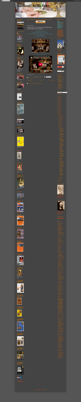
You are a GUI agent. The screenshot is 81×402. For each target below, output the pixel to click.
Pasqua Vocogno (60, 294)
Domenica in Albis (61, 242)
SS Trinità (59, 341)
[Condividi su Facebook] (49, 77)
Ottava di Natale (60, 290)
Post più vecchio (51, 80)
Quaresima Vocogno (59, 322)
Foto (58, 250)
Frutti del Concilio (60, 251)
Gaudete (59, 253)
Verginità (59, 355)
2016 (59, 111)
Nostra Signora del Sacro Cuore (61, 278)
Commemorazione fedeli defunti (61, 233)
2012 (59, 180)
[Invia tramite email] (46, 77)
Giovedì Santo (60, 256)
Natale (59, 275)
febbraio (60, 177)
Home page (40, 80)
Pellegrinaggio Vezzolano (60, 309)
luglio (60, 122)
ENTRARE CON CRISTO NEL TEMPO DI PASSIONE (61, 162)
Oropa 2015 (60, 285)
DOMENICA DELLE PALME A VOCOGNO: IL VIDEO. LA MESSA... (61, 150)
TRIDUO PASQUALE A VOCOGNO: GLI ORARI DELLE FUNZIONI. (61, 145)
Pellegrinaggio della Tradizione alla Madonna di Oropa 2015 (60, 299)
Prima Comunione (61, 315)
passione (59, 296)
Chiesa (59, 231)
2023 (59, 102)
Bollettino (59, 228)
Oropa (59, 284)
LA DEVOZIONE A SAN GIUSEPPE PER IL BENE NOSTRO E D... (61, 155)
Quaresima (59, 320)
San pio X (59, 332)
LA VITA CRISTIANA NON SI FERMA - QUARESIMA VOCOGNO (60, 85)
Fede (59, 249)
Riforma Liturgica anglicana (60, 325)
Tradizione (59, 346)
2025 (59, 99)
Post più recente (29, 80)
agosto (60, 121)
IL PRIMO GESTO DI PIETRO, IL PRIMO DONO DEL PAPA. (61, 170)
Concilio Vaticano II (61, 234)
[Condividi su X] (48, 77)
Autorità (59, 224)
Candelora (59, 230)
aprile (60, 126)
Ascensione (60, 222)
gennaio (60, 178)
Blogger (45, 389)
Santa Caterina (60, 334)
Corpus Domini (60, 236)
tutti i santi (59, 349)
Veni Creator (60, 353)
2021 (59, 104)
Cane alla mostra (22, 38)
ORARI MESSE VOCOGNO (60, 88)
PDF (58, 297)
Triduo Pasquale (60, 347)
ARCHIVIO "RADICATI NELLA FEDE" (61, 77)
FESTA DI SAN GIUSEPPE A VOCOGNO (61, 166)
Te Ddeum (59, 344)
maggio (60, 125)
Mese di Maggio (60, 266)
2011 (59, 181)
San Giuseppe (60, 331)
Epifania (59, 247)
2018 (59, 108)
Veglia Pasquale (60, 350)
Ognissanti (59, 282)
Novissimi (59, 281)
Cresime (59, 238)
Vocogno (61, 23)
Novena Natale (60, 279)
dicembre (60, 116)
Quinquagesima (60, 323)
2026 (59, 98)
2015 (59, 112)
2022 (59, 103)
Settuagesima (60, 340)
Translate (61, 94)
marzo (60, 127)
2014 (59, 113)
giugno (60, 123)
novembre (60, 117)
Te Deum (59, 345)
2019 (59, 107)
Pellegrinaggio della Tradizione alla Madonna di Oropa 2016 (60, 303)
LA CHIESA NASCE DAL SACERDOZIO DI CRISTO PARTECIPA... (61, 140)
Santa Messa (60, 336)
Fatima (59, 248)
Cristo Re (59, 239)
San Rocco (59, 333)
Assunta (59, 223)
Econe (59, 246)
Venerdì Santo (60, 352)
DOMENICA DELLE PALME (60, 159)
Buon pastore (60, 229)
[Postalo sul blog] (47, 77)
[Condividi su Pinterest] (50, 77)
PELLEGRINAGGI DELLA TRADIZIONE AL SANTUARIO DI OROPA (60, 81)
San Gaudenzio (60, 330)
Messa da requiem (61, 268)
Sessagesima (60, 337)
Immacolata (60, 259)
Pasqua (59, 293)
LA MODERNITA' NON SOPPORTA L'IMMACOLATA (61, 130)
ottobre (60, 118)
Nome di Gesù (60, 276)
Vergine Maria (60, 354)
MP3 (59, 274)
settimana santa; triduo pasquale (60, 339)
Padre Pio (59, 292)
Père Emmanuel (60, 313)
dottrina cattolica (60, 244)
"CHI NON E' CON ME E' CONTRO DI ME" (61, 174)
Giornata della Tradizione (60, 255)
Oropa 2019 (60, 289)
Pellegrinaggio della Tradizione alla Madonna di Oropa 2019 (60, 306)
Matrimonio (59, 263)
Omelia (59, 283)
